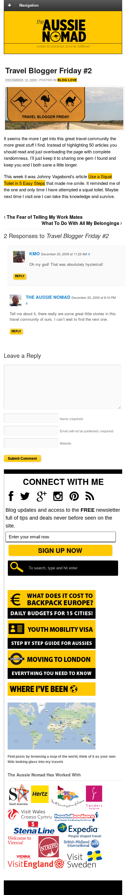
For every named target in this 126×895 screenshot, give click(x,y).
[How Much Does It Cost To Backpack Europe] (52, 617)
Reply (20, 276)
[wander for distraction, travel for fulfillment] (63, 33)
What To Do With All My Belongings (81, 223)
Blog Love (67, 80)
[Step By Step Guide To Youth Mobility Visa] (52, 648)
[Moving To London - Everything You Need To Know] (52, 676)
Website (65, 443)
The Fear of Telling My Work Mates (44, 217)
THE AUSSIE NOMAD (48, 297)
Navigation (29, 5)
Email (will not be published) (87, 431)
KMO (34, 253)
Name (71, 418)
